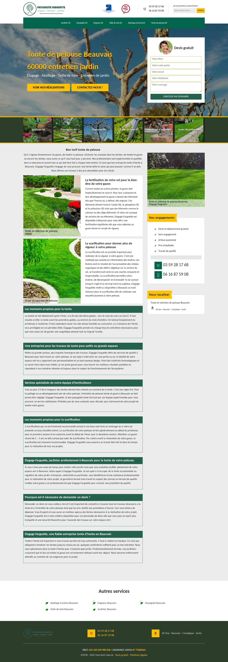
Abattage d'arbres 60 (136, 23)
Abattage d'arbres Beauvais (64, 603)
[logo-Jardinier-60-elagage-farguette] (44, 9)
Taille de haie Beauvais (61, 609)
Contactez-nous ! (90, 87)
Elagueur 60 (98, 23)
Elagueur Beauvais (107, 603)
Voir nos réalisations (48, 87)
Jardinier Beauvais (107, 609)
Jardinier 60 (65, 23)
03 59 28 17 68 (156, 6)
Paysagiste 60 (81, 23)
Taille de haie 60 (115, 23)
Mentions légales (138, 655)
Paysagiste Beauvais (155, 603)
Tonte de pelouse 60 (159, 23)
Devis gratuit (121, 655)
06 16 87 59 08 (156, 11)
